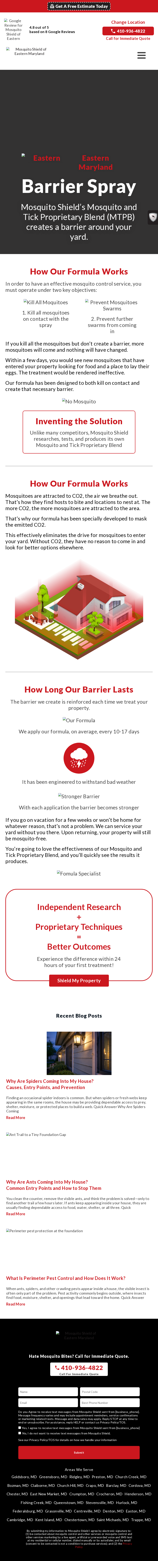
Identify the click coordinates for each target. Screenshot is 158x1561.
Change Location (128, 22)
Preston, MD (102, 1476)
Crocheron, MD (109, 1494)
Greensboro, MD (53, 1476)
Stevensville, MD (100, 1502)
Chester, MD (17, 1494)
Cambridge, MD (20, 1519)
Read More (15, 1117)
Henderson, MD (137, 1494)
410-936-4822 (131, 31)
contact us (92, 1422)
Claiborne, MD (43, 1485)
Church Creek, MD (130, 1476)
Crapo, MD (95, 1485)
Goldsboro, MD (24, 1476)
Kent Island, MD (48, 1519)
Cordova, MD (140, 1485)
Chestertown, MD (79, 1519)
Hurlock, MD (126, 1502)
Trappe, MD (141, 1519)
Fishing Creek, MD (36, 1502)
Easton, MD (135, 1511)
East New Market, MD (48, 1494)
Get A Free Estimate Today (82, 6)
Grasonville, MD (58, 1511)
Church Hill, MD (70, 1485)
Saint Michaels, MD (113, 1519)
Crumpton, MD (81, 1494)
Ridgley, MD (79, 1476)
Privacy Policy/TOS (112, 1422)
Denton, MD (113, 1511)
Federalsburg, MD (28, 1511)
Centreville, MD (87, 1511)
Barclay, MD (116, 1485)
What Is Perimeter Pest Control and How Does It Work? (65, 1278)
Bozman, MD (18, 1485)
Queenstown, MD (69, 1502)
